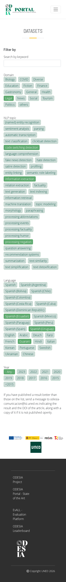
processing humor (17, 236)
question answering (18, 248)
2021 (45, 372)
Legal (8, 98)
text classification (16, 141)
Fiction (27, 86)
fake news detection (18, 160)
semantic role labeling (41, 173)
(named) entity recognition (22, 122)
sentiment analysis (17, 129)
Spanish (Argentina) (33, 285)
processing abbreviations (21, 217)
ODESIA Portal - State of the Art (21, 493)
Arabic (24, 335)
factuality (40, 185)
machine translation (18, 204)
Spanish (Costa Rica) (18, 304)
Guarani (24, 341)
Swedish (44, 348)
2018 (20, 378)
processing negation (18, 242)
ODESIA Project (18, 479)
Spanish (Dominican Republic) (24, 310)
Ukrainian (11, 354)
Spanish (10, 285)
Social (33, 98)
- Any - (9, 372)
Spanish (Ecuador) (17, 316)
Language (10, 280)
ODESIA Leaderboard (21, 528)
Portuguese (27, 348)
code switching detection (21, 147)
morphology (13, 210)
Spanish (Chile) (40, 291)
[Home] (22, 9)
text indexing (38, 191)
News (21, 98)
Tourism (48, 98)
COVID (24, 79)
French (9, 341)
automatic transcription (20, 135)
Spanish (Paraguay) (17, 323)
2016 (44, 378)
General (31, 92)
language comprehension (21, 154)
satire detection (15, 166)
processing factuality (18, 229)
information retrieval (18, 198)
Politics (9, 105)
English (9, 335)
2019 (8, 378)
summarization (14, 261)
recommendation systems (22, 254)
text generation (15, 191)
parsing (39, 129)
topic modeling (46, 204)
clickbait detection (44, 141)
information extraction (19, 179)
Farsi (50, 335)
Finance (42, 86)
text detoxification (45, 267)
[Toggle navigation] (56, 9)
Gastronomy (13, 92)
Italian (51, 341)
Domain (9, 75)
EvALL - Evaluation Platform (19, 514)
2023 (22, 372)
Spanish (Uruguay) (42, 329)
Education (11, 86)
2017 (32, 378)
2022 (33, 372)
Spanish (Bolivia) (15, 291)
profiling (36, 166)
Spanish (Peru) (43, 323)
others (24, 105)
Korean (9, 348)
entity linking (13, 173)
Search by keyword (16, 57)
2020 (57, 372)
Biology (10, 79)
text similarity (38, 261)
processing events (17, 223)
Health (46, 92)
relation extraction (17, 185)
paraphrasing (34, 210)
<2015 (9, 384)
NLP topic (10, 118)
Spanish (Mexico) (45, 316)
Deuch (37, 335)
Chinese (28, 354)
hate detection (46, 160)
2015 (55, 378)
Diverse (38, 79)
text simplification (16, 267)
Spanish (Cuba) (46, 304)
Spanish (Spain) (15, 329)
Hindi (38, 341)
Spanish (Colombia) (17, 297)
